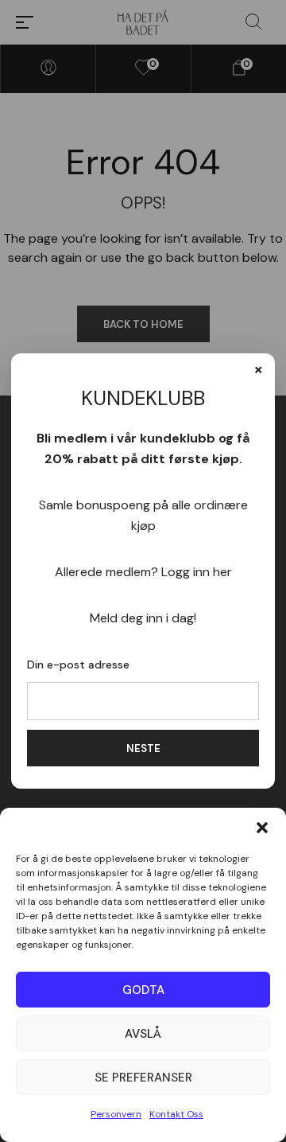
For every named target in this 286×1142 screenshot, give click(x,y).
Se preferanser (143, 1077)
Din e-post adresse (78, 664)
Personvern (116, 1114)
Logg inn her (196, 571)
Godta (143, 990)
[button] (262, 828)
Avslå (143, 1034)
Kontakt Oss (176, 1114)
